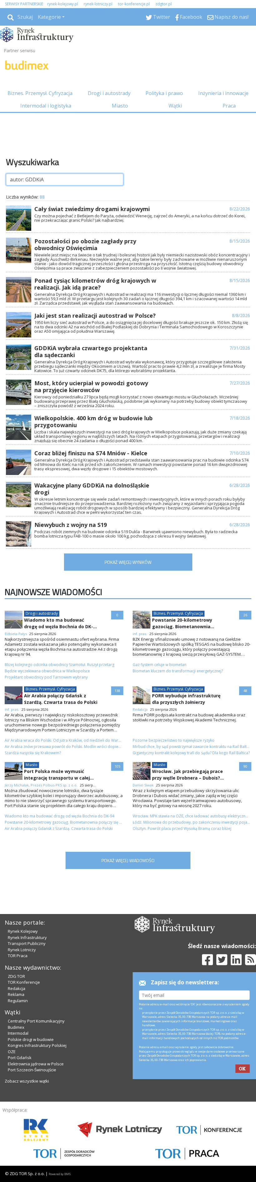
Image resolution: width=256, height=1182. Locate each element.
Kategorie (49, 16)
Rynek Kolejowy (23, 931)
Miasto (120, 105)
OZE (12, 1051)
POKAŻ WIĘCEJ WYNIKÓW (128, 562)
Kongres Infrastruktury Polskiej (37, 1045)
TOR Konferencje (24, 982)
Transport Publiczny (27, 943)
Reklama (16, 994)
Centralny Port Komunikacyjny (36, 1021)
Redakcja (16, 988)
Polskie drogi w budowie (31, 1039)
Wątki (175, 105)
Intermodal (18, 1033)
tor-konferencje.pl (134, 4)
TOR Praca (17, 955)
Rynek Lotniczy (22, 949)
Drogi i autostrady (109, 93)
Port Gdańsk (20, 1057)
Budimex (16, 1027)
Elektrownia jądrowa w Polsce (36, 1064)
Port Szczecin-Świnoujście (32, 1070)
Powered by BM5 (60, 1174)
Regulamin (18, 1000)
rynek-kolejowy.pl (62, 4)
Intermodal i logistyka (45, 105)
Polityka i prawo (164, 93)
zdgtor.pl (163, 4)
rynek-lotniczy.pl (98, 4)
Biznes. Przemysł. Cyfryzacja (39, 93)
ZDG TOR (16, 976)
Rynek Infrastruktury (27, 937)
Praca (229, 105)
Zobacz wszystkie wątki (27, 1081)
